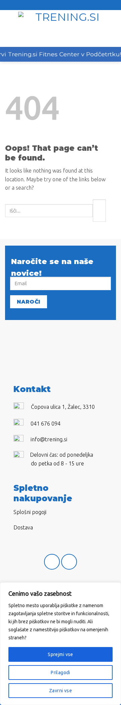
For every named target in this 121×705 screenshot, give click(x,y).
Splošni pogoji (29, 512)
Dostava (23, 527)
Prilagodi (60, 672)
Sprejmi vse (60, 654)
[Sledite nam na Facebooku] (52, 562)
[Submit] (99, 210)
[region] (60, 643)
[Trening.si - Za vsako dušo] (64, 28)
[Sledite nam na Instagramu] (69, 562)
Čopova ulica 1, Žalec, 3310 (63, 407)
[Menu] (9, 28)
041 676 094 (46, 424)
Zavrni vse (60, 690)
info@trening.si (49, 439)
